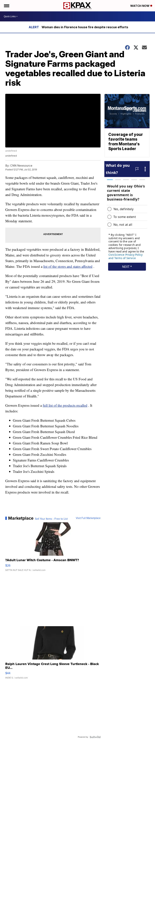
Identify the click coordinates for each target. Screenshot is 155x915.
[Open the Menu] (6, 5)
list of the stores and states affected (67, 266)
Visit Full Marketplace (88, 518)
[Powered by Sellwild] (95, 737)
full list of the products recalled (65, 405)
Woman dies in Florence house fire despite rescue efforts (85, 27)
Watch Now (140, 6)
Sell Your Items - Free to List (51, 519)
